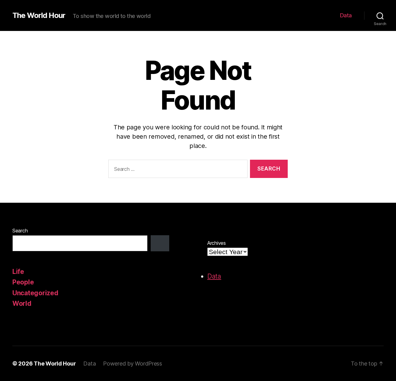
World (22, 303)
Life (18, 271)
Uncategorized (35, 293)
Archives (216, 243)
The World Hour (38, 15)
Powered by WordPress (132, 363)
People (23, 282)
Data (346, 15)
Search (20, 230)
